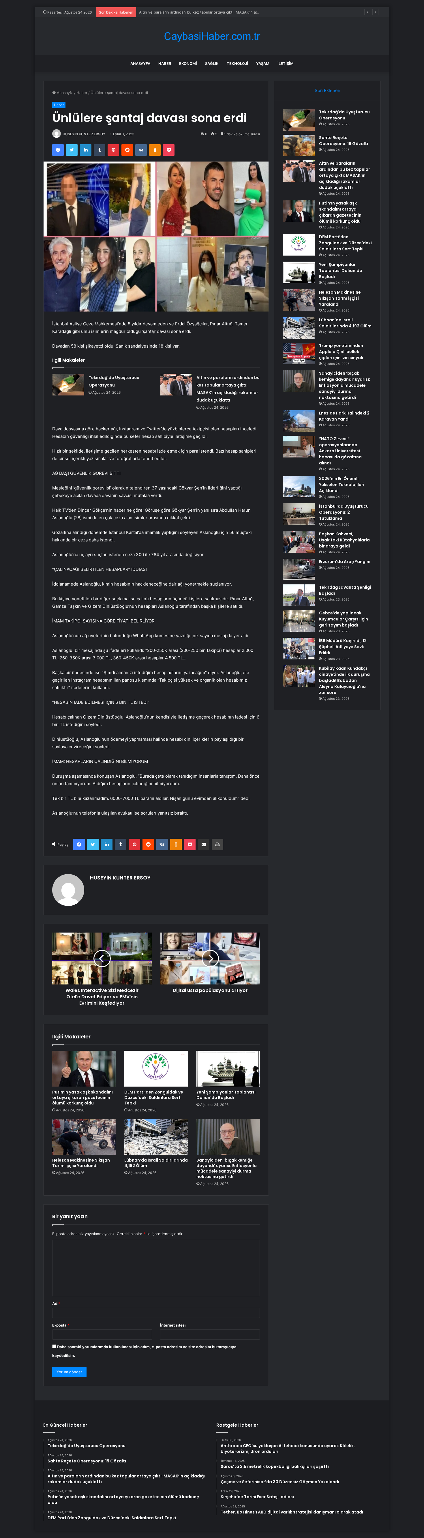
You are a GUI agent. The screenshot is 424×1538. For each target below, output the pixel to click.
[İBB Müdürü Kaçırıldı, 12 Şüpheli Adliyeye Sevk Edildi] (299, 648)
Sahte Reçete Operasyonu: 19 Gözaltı (343, 141)
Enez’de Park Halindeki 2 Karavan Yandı (344, 416)
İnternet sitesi (173, 1325)
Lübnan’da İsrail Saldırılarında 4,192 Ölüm (156, 1162)
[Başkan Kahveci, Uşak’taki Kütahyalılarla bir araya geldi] (299, 542)
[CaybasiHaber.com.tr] (212, 36)
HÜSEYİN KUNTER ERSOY (84, 134)
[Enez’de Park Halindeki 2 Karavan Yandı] (299, 421)
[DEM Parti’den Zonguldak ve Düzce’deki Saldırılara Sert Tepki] (156, 1069)
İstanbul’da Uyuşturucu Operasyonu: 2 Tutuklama (344, 512)
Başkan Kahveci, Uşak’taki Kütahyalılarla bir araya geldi (344, 540)
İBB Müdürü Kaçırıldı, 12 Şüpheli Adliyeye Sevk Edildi (343, 647)
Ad (56, 1303)
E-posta (61, 1325)
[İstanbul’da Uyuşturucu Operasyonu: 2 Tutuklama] (299, 514)
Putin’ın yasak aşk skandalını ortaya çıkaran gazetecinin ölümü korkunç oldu (82, 1097)
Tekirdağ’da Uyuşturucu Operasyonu (344, 115)
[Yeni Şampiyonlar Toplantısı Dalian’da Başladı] (228, 1069)
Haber (164, 63)
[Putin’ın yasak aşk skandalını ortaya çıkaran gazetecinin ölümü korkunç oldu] (84, 1069)
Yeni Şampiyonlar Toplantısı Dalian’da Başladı (226, 1094)
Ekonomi (188, 63)
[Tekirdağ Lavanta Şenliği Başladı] (299, 595)
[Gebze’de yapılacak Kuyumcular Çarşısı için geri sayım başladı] (299, 621)
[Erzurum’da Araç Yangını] (299, 569)
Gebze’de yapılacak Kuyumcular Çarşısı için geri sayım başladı (343, 619)
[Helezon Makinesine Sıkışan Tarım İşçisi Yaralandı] (84, 1137)
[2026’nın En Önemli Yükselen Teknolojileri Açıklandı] (299, 486)
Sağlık (212, 63)
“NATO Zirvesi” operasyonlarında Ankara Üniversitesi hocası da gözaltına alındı (340, 451)
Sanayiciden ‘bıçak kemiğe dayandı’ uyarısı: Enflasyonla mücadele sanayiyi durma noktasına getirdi (226, 1168)
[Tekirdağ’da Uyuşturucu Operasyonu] (68, 384)
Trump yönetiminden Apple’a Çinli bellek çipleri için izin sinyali (341, 352)
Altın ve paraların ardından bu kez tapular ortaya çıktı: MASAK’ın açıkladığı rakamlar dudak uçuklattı (227, 12)
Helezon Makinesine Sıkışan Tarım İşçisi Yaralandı (81, 1162)
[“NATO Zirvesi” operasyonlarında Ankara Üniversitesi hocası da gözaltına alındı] (299, 446)
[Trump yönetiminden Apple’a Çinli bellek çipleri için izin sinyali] (299, 353)
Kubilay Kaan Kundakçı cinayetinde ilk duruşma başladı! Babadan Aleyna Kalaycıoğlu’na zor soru (344, 680)
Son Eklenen (327, 90)
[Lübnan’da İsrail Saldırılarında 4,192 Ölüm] (156, 1137)
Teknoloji (237, 63)
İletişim (285, 63)
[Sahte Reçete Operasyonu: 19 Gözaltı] (299, 145)
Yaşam (262, 63)
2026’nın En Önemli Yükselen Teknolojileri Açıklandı (341, 485)
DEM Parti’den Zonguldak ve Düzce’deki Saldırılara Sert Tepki (153, 1097)
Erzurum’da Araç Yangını (344, 561)
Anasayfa (140, 63)
